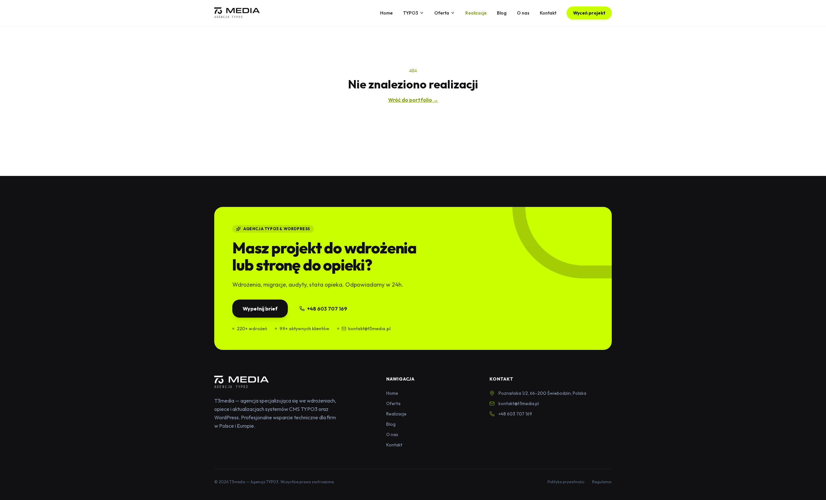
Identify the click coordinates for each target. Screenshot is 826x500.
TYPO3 (410, 13)
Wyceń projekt (589, 13)
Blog (502, 13)
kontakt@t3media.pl (369, 329)
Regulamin (602, 481)
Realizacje (476, 13)
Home (386, 13)
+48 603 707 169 (327, 308)
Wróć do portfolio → (413, 100)
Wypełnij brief (260, 308)
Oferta (441, 13)
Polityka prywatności (566, 481)
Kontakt (548, 13)
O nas (523, 13)
